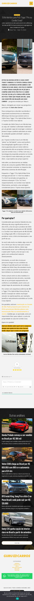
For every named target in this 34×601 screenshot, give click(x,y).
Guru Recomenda (17, 567)
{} (20, 386)
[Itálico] (5, 387)
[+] (22, 386)
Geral (17, 566)
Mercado (17, 568)
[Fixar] (9, 387)
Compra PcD (17, 564)
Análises (17, 14)
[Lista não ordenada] (13, 387)
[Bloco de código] (16, 387)
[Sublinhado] (7, 387)
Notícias (5, 420)
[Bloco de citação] (15, 387)
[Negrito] (3, 387)
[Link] (18, 387)
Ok (17, 598)
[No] (32, 596)
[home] (9, 3)
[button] (31, 3)
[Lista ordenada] (11, 387)
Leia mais (17, 543)
